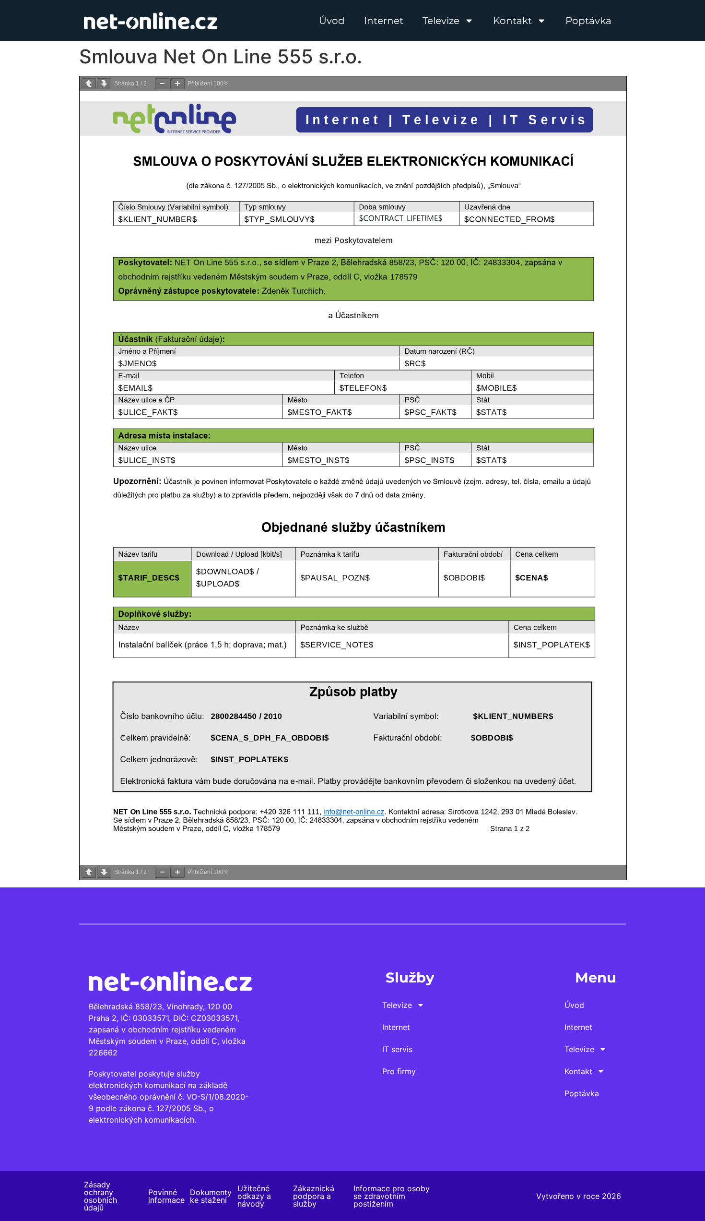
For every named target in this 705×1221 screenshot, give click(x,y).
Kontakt (512, 20)
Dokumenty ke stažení (211, 1196)
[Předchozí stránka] (89, 83)
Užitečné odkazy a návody (254, 1196)
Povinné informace (166, 1196)
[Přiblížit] (177, 83)
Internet (383, 20)
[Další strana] (104, 83)
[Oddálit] (162, 83)
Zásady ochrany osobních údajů (100, 1196)
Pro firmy (399, 1071)
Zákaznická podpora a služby (313, 1196)
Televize (441, 20)
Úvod (332, 20)
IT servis (397, 1049)
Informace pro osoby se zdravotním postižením (391, 1196)
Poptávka (588, 20)
